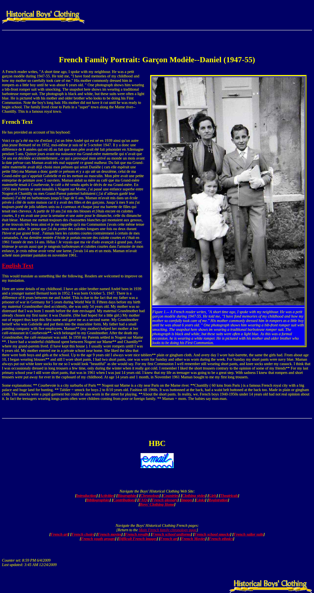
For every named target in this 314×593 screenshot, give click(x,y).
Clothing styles (193, 496)
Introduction (86, 496)
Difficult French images (137, 539)
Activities (107, 496)
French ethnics (221, 539)
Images (187, 500)
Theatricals (229, 496)
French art (59, 534)
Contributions (124, 500)
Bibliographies (98, 500)
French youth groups (98, 539)
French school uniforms (171, 534)
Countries (171, 496)
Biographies (127, 496)
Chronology (149, 496)
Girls (213, 496)
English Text (17, 265)
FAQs (143, 500)
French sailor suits (248, 534)
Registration (218, 500)
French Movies (193, 539)
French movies (109, 534)
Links (200, 500)
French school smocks (212, 534)
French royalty (137, 534)
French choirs (82, 534)
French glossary (165, 500)
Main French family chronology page (167, 530)
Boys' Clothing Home (157, 504)
